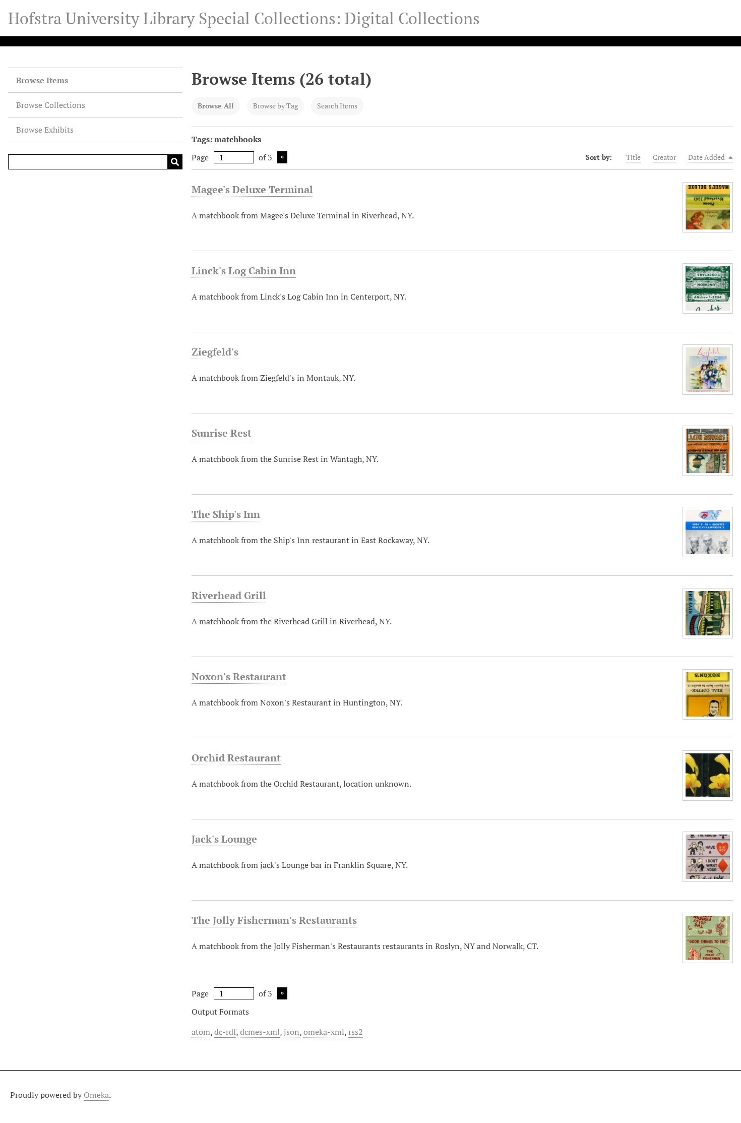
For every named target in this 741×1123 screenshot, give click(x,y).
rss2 (355, 1031)
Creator (664, 157)
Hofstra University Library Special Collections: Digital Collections (244, 18)
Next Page (282, 157)
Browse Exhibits (45, 129)
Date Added (707, 157)
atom (201, 1031)
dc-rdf (225, 1031)
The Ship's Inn (226, 514)
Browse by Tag (275, 105)
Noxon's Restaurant (239, 676)
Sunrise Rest (222, 433)
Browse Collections (50, 104)
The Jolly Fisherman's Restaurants (274, 920)
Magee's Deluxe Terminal (252, 189)
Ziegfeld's (215, 352)
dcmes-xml (260, 1031)
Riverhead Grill (229, 595)
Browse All (216, 105)
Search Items (337, 105)
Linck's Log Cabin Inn (244, 270)
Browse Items (42, 80)
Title (633, 157)
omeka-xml (323, 1031)
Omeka (96, 1094)
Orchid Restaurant (236, 757)
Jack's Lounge (224, 839)
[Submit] (174, 161)
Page (200, 157)
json (291, 1031)
